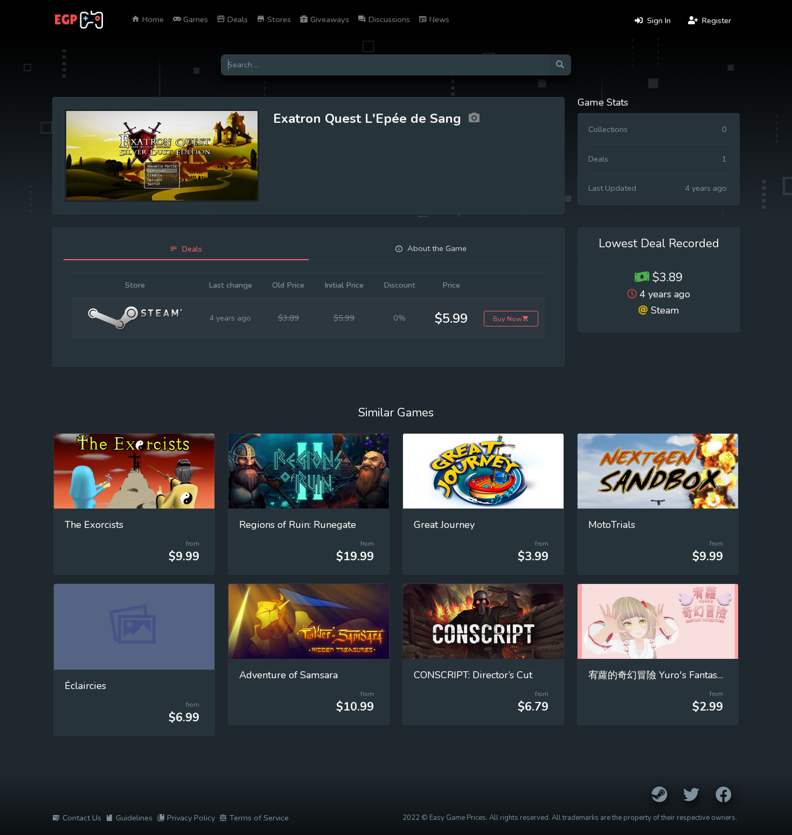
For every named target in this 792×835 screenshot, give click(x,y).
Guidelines (134, 817)
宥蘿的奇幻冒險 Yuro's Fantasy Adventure (680, 675)
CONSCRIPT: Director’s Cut (473, 675)
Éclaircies (85, 685)
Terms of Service (259, 817)
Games (194, 19)
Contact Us (81, 817)
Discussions (388, 19)
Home (152, 19)
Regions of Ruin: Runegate (297, 524)
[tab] (186, 249)
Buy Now (507, 318)
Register (715, 20)
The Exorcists (94, 524)
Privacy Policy (191, 817)
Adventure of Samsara (288, 675)
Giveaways (328, 19)
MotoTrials (611, 524)
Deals (236, 19)
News (438, 19)
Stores (278, 19)
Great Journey (444, 524)
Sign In (658, 20)
